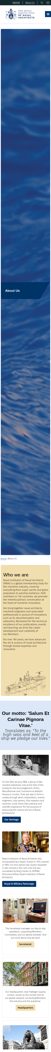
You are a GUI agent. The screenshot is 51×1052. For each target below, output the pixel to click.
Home (4, 558)
